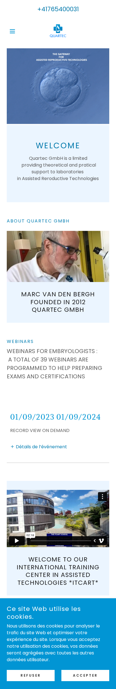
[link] (58, 31)
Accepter (85, 675)
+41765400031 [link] (58, 9)
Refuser (31, 675)
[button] (14, 31)
